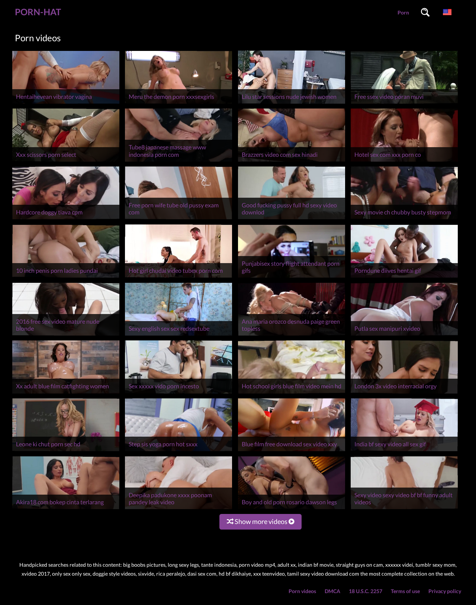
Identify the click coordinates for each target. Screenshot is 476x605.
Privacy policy (444, 591)
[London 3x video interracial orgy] (404, 393)
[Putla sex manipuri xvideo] (404, 335)
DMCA (332, 591)
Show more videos (261, 521)
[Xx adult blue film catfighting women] (65, 393)
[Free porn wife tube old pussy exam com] (178, 219)
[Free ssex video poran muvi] (404, 103)
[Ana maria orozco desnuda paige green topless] (291, 335)
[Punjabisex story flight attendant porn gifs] (291, 277)
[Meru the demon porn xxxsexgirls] (178, 103)
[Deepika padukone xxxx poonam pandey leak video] (178, 508)
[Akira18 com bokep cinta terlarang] (65, 508)
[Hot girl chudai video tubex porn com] (178, 277)
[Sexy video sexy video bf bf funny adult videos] (404, 508)
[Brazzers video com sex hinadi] (291, 161)
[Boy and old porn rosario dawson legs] (291, 508)
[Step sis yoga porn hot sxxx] (178, 450)
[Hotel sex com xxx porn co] (404, 161)
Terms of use (405, 591)
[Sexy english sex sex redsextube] (178, 335)
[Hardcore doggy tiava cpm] (65, 219)
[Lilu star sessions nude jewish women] (291, 103)
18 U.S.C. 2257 (365, 591)
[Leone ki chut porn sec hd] (65, 450)
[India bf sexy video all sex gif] (404, 450)
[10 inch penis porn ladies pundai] (65, 277)
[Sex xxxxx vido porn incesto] (178, 393)
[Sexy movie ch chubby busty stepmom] (404, 219)
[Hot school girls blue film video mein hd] (291, 393)
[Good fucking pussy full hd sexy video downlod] (291, 219)
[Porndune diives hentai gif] (404, 277)
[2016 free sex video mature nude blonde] (65, 335)
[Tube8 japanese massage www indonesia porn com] (178, 161)
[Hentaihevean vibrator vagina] (65, 103)
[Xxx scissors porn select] (65, 161)
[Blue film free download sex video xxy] (291, 450)
